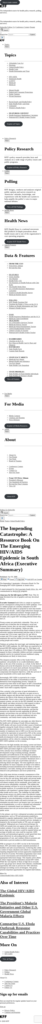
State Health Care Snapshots (19, 365)
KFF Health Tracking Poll (18, 302)
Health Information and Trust (19, 71)
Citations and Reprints (17, 418)
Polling (7, 171)
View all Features (13, 379)
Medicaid (12, 83)
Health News (9, 210)
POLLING (13, 300)
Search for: (4, 34)
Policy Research (10, 138)
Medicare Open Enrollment (18, 319)
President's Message (16, 480)
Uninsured (12, 106)
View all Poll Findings (15, 207)
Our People (13, 457)
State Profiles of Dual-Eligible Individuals (23, 374)
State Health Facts (15, 349)
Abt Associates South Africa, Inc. (27, 589)
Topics (6, 44)
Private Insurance (15, 96)
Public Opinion (14, 94)
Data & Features (10, 245)
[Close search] (2, 37)
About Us (12, 455)
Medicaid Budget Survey (18, 295)
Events (11, 468)
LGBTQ (12, 81)
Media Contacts (14, 416)
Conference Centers (22, 27)
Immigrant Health (15, 79)
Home (2, 521)
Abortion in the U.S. (16, 341)
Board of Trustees (15, 461)
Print (4, 579)
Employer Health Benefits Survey (21, 293)
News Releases (14, 420)
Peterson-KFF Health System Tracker (22, 117)
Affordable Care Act (16, 63)
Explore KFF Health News (16, 242)
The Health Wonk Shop (17, 287)
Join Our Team (14, 472)
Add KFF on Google (34, 579)
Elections (12, 65)
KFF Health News (11, 229)
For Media (8, 394)
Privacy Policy (9, 1010)
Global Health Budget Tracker (19, 329)
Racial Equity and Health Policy (20, 102)
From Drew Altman (16, 266)
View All (12, 486)
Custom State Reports (16, 351)
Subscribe (3, 27)
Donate (32, 27)
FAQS (11, 315)
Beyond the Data (15, 268)
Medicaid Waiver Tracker (18, 325)
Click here (4, 595)
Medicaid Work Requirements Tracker (22, 327)
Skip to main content (10, 2)
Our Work (12, 459)
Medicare (12, 85)
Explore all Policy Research (17, 167)
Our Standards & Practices (18, 482)
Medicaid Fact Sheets (16, 359)
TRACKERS (14, 321)
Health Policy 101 (15, 281)
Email (11, 579)
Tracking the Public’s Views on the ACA (23, 304)
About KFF (11, 496)
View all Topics (8, 959)
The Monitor (13, 279)
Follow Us (11, 27)
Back (7, 47)
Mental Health (14, 90)
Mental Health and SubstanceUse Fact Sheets (19, 362)
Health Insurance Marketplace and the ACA (24, 317)
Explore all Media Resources (17, 426)
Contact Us (13, 470)
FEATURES (14, 275)
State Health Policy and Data (19, 104)
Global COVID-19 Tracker (18, 331)
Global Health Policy (16, 67)
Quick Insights (14, 277)
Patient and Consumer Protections (21, 92)
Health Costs (13, 69)
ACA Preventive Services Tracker (21, 323)
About (6, 429)
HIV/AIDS (13, 77)
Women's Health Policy (17, 108)
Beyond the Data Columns (18, 484)
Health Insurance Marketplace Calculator (23, 115)
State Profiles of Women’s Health (20, 376)
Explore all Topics (13, 124)
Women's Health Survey (17, 308)
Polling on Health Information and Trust (23, 306)
